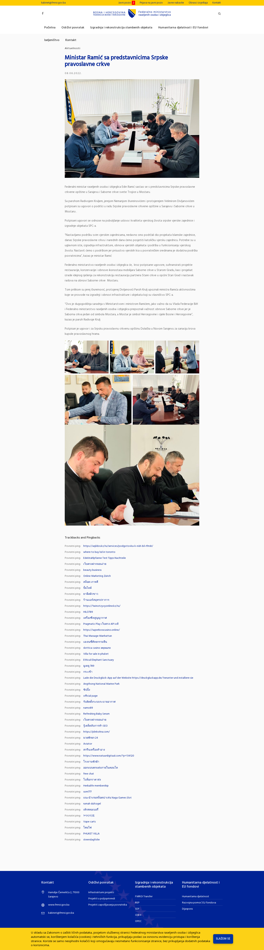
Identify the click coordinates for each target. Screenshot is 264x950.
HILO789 (88, 612)
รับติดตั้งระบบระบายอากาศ (99, 702)
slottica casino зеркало (97, 648)
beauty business (92, 570)
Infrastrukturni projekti (101, 892)
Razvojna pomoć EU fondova (199, 903)
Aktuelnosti (72, 48)
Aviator (87, 744)
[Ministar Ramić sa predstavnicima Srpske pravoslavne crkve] (132, 128)
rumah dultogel (92, 804)
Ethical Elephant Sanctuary (98, 660)
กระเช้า (87, 672)
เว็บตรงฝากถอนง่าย (94, 564)
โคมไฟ (87, 828)
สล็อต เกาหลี (90, 582)
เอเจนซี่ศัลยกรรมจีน (95, 642)
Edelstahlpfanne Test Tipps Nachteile (104, 558)
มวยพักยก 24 (90, 738)
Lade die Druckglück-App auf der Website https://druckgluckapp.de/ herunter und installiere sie (138, 678)
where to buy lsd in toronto (99, 552)
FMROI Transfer (143, 896)
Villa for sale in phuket (96, 654)
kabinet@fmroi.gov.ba (53, 3)
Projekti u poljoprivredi (101, 898)
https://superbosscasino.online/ (101, 630)
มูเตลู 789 (88, 666)
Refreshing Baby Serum (96, 714)
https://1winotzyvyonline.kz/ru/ (101, 606)
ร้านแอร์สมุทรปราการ (96, 600)
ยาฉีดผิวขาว (90, 594)
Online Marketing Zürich (97, 576)
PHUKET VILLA (91, 834)
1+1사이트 (89, 816)
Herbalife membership (96, 786)
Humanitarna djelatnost (195, 896)
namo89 (88, 708)
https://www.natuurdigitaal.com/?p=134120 (108, 756)
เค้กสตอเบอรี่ (90, 810)
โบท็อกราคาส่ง (92, 780)
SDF (137, 909)
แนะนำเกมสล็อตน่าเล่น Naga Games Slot (107, 798)
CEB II (138, 915)
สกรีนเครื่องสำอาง (94, 750)
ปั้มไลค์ (87, 588)
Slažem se (223, 938)
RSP (137, 903)
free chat (88, 774)
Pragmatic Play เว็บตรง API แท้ (100, 624)
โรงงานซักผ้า (91, 762)
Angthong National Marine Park (101, 684)
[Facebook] (42, 13)
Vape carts (89, 822)
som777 (87, 792)
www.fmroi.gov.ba (58, 905)
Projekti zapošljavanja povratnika (107, 905)
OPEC (138, 921)
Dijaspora (187, 909)
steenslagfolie (91, 840)
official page (90, 696)
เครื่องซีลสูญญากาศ (95, 618)
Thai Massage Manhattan (97, 636)
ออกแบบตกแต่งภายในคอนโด (100, 768)
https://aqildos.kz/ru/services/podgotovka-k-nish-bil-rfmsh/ (118, 546)
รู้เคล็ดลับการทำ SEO (95, 726)
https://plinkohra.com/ (96, 732)
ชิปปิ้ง (86, 690)
